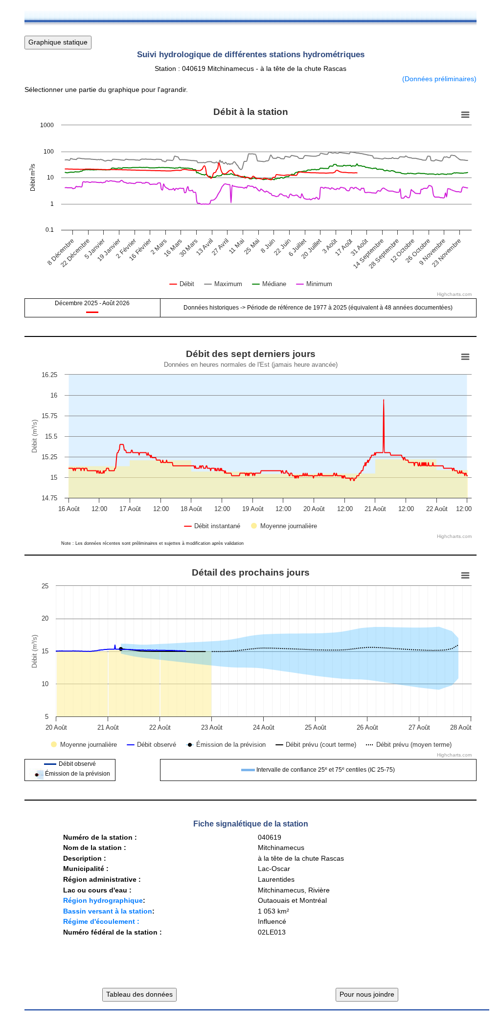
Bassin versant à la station (107, 911)
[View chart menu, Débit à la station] (465, 115)
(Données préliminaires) (439, 79)
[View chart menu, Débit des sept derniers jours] (465, 357)
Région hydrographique (103, 900)
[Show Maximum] (223, 284)
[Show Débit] (182, 284)
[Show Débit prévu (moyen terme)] (409, 744)
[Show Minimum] (314, 284)
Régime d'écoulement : (101, 921)
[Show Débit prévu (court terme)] (316, 744)
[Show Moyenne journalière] (284, 526)
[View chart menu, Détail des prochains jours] (465, 575)
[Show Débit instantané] (212, 526)
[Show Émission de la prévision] (226, 744)
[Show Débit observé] (151, 744)
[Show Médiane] (269, 284)
